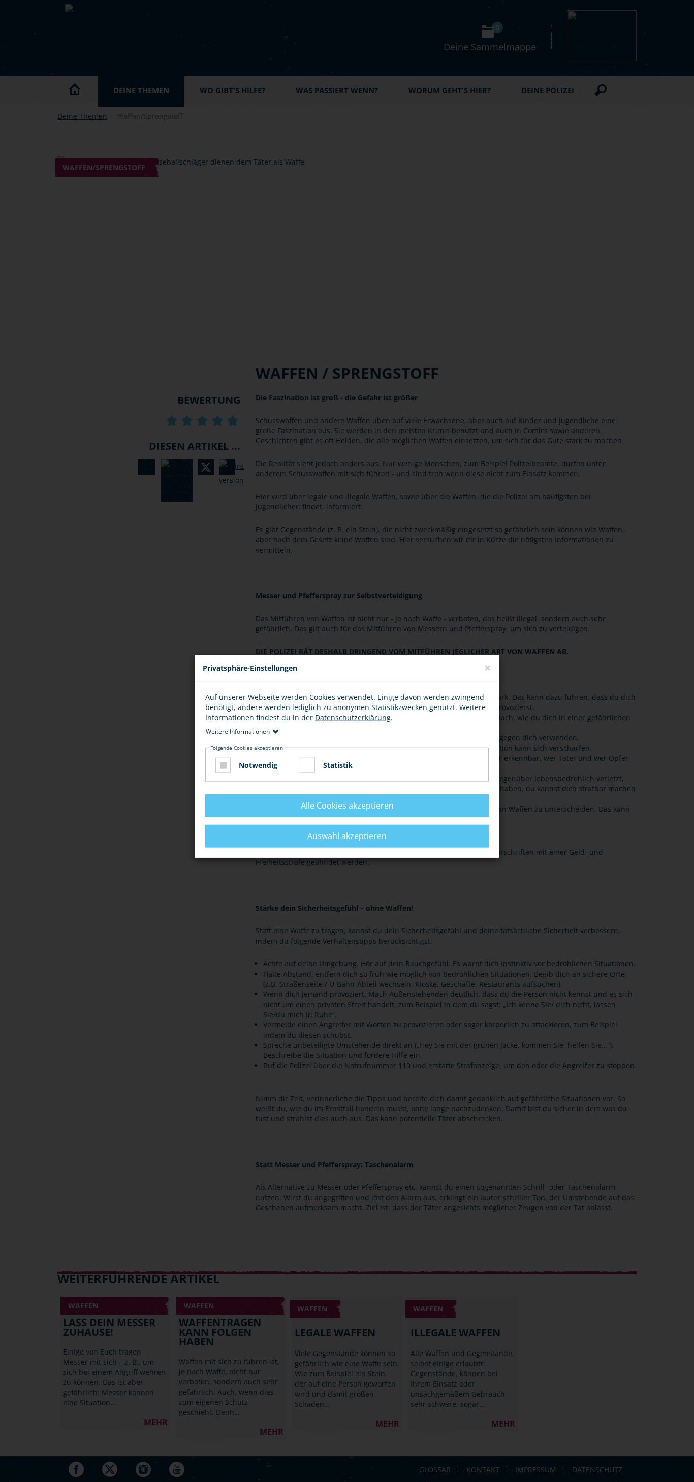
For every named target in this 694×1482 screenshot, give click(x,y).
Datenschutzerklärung (353, 717)
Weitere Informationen (238, 731)
